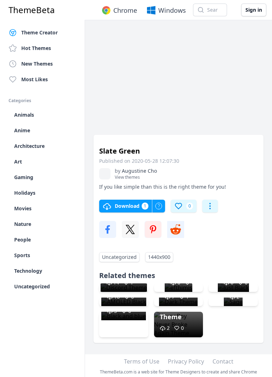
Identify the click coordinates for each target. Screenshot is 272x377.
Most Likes (34, 79)
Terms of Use (141, 361)
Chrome (125, 10)
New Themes (37, 63)
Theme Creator (39, 32)
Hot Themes (36, 48)
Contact (222, 361)
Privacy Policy (186, 361)
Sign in (253, 9)
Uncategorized (119, 257)
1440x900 (159, 257)
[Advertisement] (179, 81)
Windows (172, 10)
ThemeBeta (31, 10)
